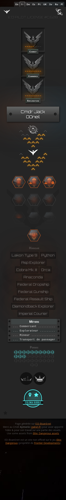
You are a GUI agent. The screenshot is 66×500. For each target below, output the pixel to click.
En (16, 4)
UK (45, 4)
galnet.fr (36, 426)
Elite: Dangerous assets (46, 433)
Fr (22, 4)
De (28, 4)
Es (33, 4)
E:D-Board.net (43, 423)
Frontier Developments (47, 443)
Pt (39, 4)
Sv (50, 4)
